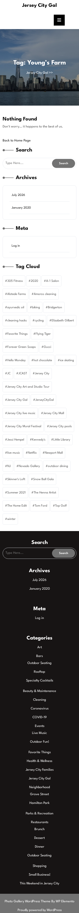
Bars (39, 656)
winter (11, 519)
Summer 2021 (16, 492)
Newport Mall (54, 452)
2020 (34, 280)
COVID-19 (39, 717)
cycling (39, 320)
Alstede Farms (16, 294)
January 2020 (21, 207)
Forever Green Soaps (21, 346)
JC (9, 373)
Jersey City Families (40, 770)
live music (13, 452)
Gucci (47, 346)
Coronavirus (39, 708)
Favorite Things (17, 333)
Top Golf (61, 505)
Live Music (39, 733)
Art (39, 647)
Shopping (40, 866)
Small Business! (39, 874)
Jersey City (42, 373)
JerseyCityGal (44, 399)
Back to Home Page (17, 140)
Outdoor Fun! (39, 742)
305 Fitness (15, 280)
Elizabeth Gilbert (63, 320)
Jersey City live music (21, 413)
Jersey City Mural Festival (24, 426)
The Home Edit (17, 505)
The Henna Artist (45, 492)
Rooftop (39, 672)
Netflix (32, 452)
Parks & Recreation (39, 813)
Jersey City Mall (53, 413)
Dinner (39, 847)
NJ (9, 466)
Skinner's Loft (16, 479)
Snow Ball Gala (43, 479)
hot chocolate (43, 360)
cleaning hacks (17, 320)
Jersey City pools (60, 426)
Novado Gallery (29, 466)
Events (39, 726)
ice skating (67, 360)
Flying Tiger (43, 333)
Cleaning (39, 700)
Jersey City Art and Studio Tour (28, 386)
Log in (16, 245)
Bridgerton (55, 307)
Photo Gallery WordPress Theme (28, 901)
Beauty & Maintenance (39, 691)
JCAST (22, 373)
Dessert (39, 838)
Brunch (39, 829)
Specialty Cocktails (39, 680)
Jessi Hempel (15, 439)
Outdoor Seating (39, 663)
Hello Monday (16, 360)
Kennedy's (38, 439)
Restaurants (39, 822)
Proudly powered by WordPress (40, 910)
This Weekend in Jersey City (39, 883)
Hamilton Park (39, 803)
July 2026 (18, 195)
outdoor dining (58, 466)
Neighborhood (39, 787)
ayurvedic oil (15, 307)
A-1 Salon (52, 280)
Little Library (61, 439)
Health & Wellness (39, 761)
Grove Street (39, 794)
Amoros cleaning (45, 294)
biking (36, 307)
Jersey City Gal (39, 5)
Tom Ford (41, 505)
